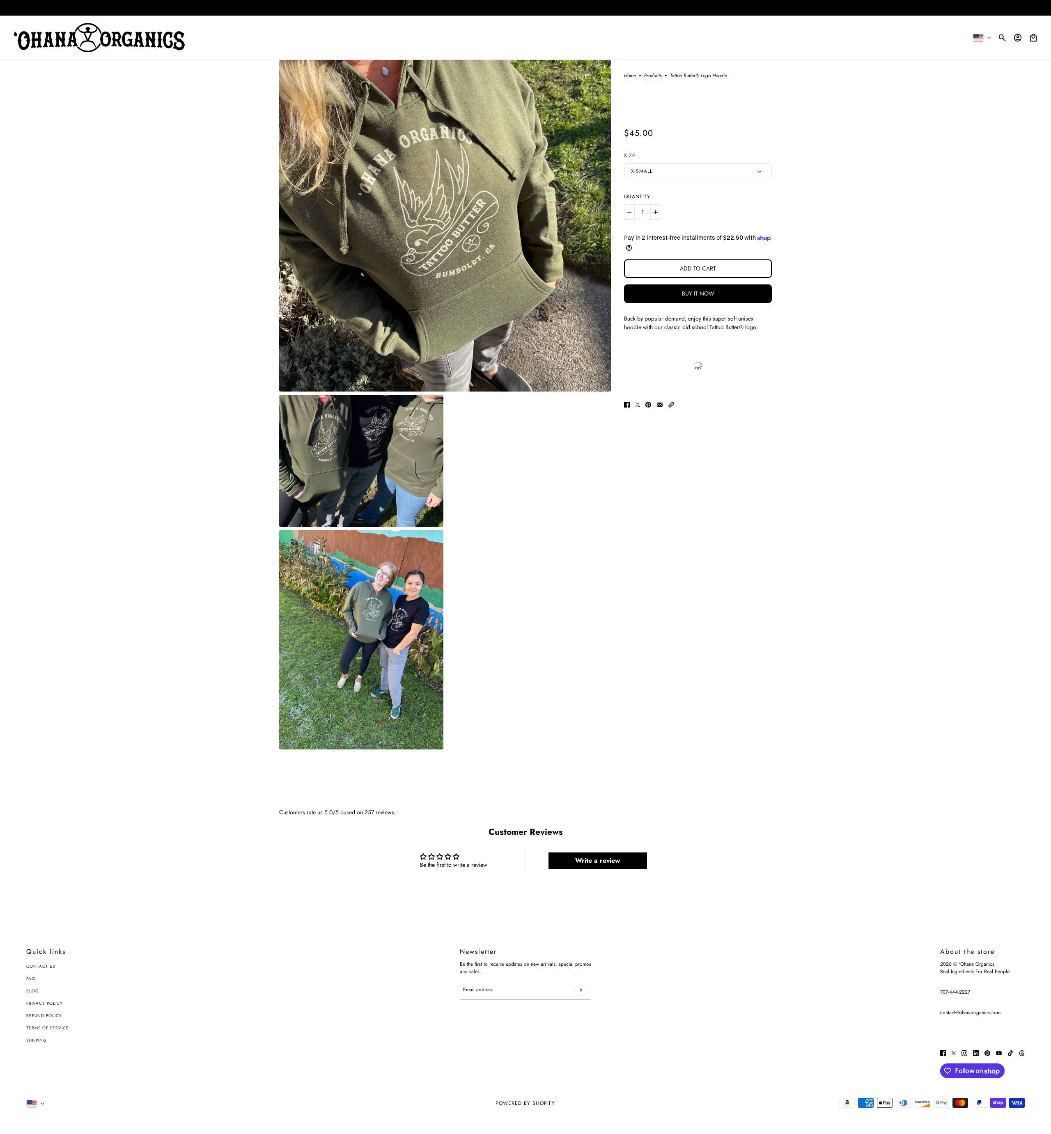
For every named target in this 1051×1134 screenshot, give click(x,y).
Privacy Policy (44, 1003)
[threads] (1022, 1052)
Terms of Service (47, 1028)
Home (630, 76)
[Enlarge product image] (445, 226)
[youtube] (999, 1052)
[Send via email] (660, 404)
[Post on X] (637, 404)
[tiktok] (1010, 1052)
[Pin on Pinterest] (648, 404)
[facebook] (943, 1052)
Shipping (36, 1040)
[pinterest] (987, 1052)
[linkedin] (976, 1052)
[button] (671, 404)
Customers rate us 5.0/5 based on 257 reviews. (337, 812)
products (653, 76)
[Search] (1002, 37)
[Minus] (629, 212)
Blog (32, 991)
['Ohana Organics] (99, 37)
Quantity (637, 196)
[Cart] (1033, 37)
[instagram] (964, 1052)
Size (630, 155)
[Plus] (655, 212)
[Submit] (580, 989)
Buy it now (698, 293)
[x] (953, 1052)
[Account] (1017, 37)
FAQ (30, 979)
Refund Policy (44, 1016)
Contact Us (40, 966)
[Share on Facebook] (627, 404)
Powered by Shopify (525, 1103)
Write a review (597, 860)
